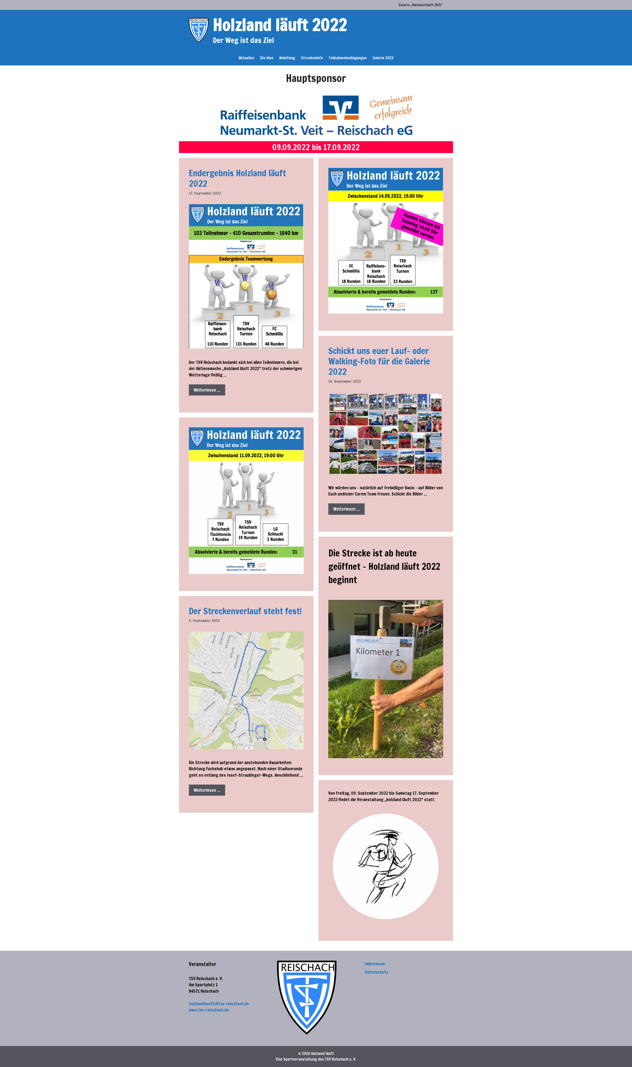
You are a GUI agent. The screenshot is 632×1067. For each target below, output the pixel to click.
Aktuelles (246, 57)
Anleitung (287, 57)
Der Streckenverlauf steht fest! (245, 611)
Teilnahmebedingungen (348, 57)
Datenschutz (376, 972)
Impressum (375, 964)
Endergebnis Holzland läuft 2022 (237, 178)
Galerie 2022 (383, 57)
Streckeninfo (312, 57)
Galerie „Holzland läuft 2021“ (421, 4)
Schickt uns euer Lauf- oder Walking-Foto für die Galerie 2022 (379, 361)
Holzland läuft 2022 (280, 24)
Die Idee (266, 57)
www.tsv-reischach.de (209, 1010)
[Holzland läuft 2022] (199, 30)
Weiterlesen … (207, 390)
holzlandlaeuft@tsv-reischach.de (219, 1004)
